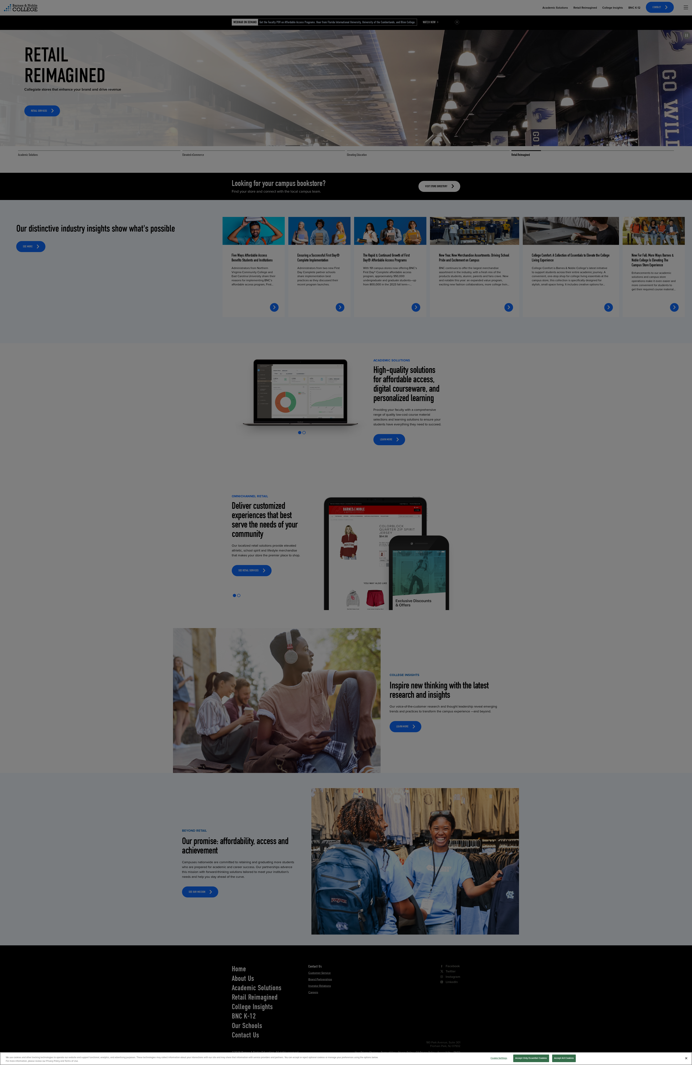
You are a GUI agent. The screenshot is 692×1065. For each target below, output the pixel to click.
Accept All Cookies (564, 1058)
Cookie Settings (499, 1058)
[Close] (686, 1058)
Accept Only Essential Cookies (531, 1058)
